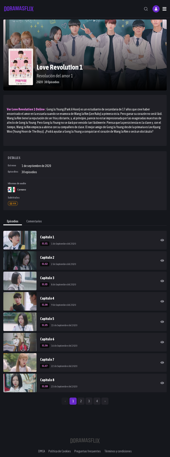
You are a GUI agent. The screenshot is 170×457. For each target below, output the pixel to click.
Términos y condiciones (118, 451)
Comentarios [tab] (34, 221)
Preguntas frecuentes (87, 451)
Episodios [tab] (12, 221)
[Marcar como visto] (162, 240)
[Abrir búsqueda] (146, 9)
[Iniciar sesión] (156, 8)
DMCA (41, 451)
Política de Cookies (59, 451)
